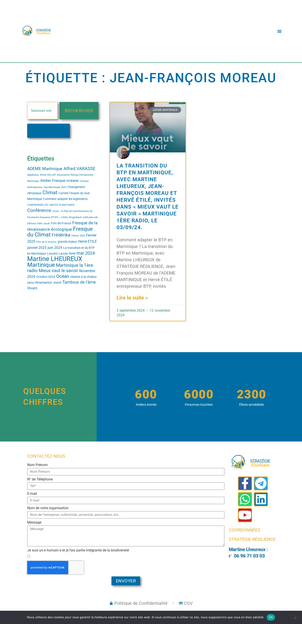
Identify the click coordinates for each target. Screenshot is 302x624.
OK (271, 617)
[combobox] (42, 110)
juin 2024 (55, 248)
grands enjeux (67, 241)
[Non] (295, 617)
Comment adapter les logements (65, 199)
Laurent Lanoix (57, 253)
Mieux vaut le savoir (58, 270)
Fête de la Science (46, 241)
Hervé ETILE (87, 242)
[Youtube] (245, 515)
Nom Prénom (37, 465)
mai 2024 (85, 253)
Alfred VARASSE (79, 168)
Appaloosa (33, 174)
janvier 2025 (36, 248)
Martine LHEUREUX (54, 259)
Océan (62, 276)
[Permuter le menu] (279, 31)
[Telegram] (261, 483)
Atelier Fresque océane (59, 180)
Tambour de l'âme (79, 282)
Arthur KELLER (48, 174)
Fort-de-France (61, 223)
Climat (49, 193)
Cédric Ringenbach (71, 217)
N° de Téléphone (40, 479)
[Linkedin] (261, 499)
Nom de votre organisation (48, 508)
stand (57, 282)
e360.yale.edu (90, 217)
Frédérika (61, 235)
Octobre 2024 (45, 276)
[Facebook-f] (245, 483)
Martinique (41, 264)
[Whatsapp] (245, 499)
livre (72, 253)
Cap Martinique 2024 (55, 187)
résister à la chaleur (83, 276)
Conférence (39, 210)
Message (34, 522)
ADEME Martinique (44, 168)
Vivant (32, 288)
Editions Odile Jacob (38, 223)
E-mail (32, 494)
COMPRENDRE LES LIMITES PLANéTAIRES (51, 205)
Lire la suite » (132, 297)
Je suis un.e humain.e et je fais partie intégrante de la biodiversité (78, 550)
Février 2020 (78, 235)
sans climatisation (39, 282)
